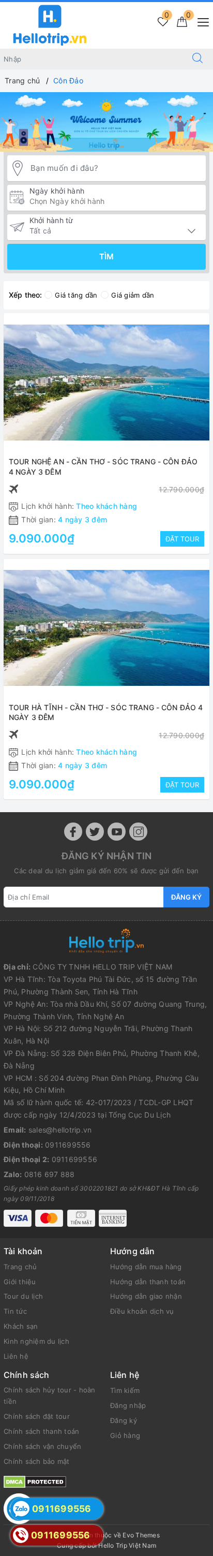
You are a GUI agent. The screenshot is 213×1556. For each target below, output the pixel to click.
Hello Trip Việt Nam (127, 1545)
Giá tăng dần (76, 295)
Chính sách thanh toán (41, 1431)
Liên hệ (16, 1356)
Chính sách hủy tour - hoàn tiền (50, 1395)
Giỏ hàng (125, 1435)
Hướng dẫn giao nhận (146, 1296)
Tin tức (15, 1311)
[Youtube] (117, 832)
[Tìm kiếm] (197, 59)
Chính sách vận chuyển (42, 1446)
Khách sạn (21, 1326)
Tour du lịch (23, 1296)
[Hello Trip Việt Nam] (50, 24)
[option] (106, 122)
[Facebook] (73, 832)
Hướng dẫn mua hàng (146, 1267)
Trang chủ (20, 1267)
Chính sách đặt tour (37, 1416)
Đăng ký (186, 897)
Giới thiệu (20, 1282)
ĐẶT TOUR (182, 539)
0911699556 (68, 1144)
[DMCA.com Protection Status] (35, 1480)
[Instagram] (138, 832)
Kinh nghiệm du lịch (36, 1341)
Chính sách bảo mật (37, 1461)
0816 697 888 (49, 1174)
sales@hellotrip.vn (60, 1129)
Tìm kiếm (125, 1390)
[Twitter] (95, 832)
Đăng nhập (128, 1405)
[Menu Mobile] (200, 21)
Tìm (106, 256)
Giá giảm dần (132, 295)
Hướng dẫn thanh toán (148, 1282)
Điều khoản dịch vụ (142, 1311)
